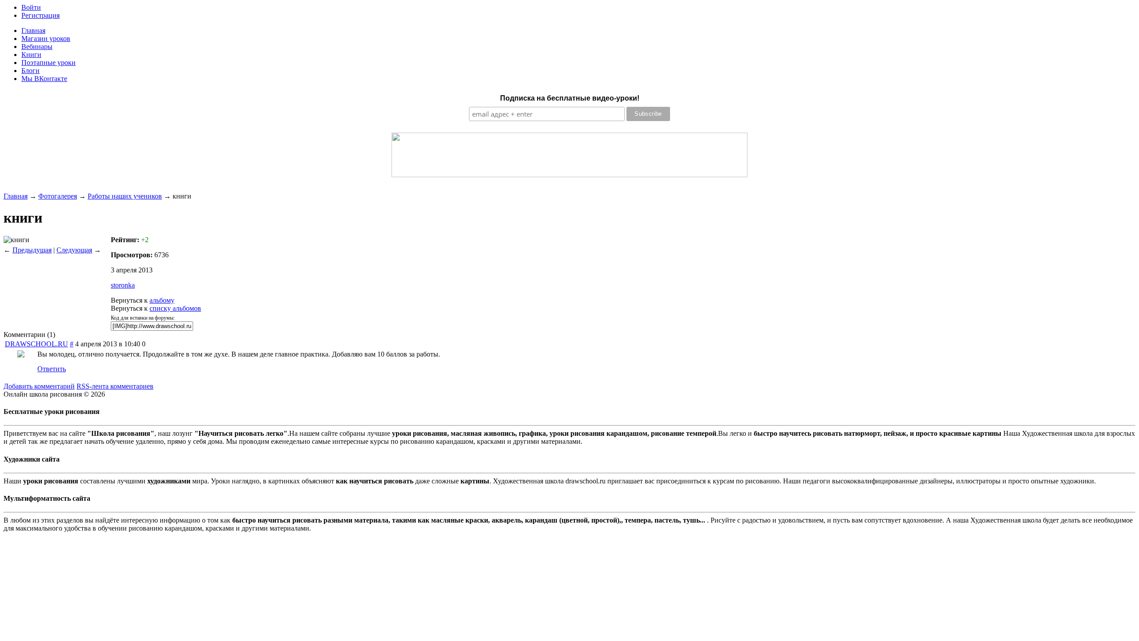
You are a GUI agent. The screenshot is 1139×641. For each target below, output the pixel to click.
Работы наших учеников (125, 196)
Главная (16, 196)
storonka (123, 285)
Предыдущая (32, 250)
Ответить (51, 369)
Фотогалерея (57, 196)
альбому (161, 300)
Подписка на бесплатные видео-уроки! (569, 98)
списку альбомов (175, 308)
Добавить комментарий (39, 386)
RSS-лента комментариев (115, 386)
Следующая (74, 250)
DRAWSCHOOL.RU (36, 344)
